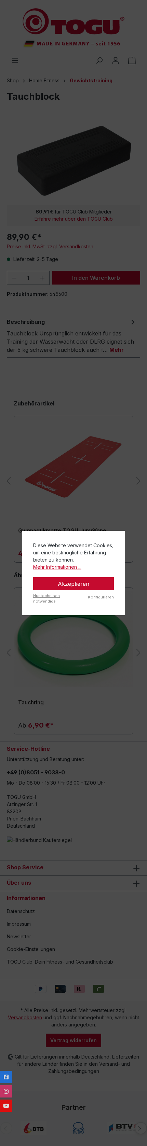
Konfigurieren (101, 597)
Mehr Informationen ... (57, 567)
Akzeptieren (73, 583)
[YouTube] (6, 1106)
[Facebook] (6, 1077)
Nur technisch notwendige (46, 598)
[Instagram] (6, 1091)
